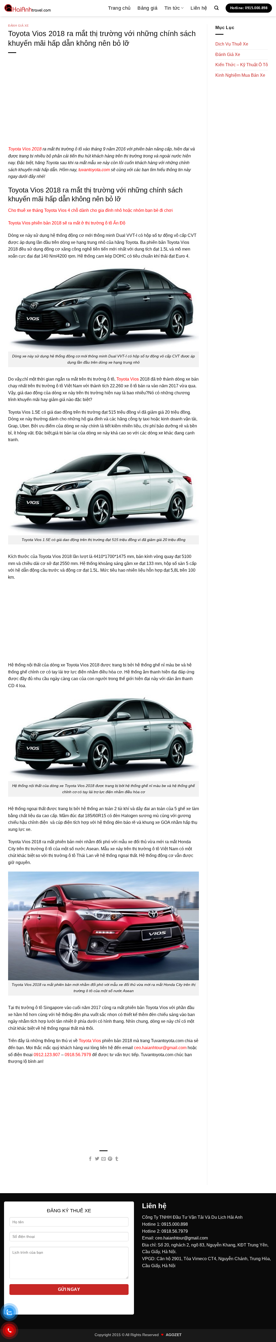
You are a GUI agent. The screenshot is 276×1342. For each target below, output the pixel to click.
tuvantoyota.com (94, 169)
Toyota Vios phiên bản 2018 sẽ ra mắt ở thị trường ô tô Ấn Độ (66, 223)
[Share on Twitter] (97, 1159)
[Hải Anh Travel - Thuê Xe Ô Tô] (27, 8)
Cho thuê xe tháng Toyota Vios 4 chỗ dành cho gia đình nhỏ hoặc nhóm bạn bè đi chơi (90, 210)
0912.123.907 (47, 1054)
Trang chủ (119, 8)
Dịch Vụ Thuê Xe (231, 44)
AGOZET (174, 1335)
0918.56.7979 (78, 1054)
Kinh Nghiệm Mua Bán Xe (240, 75)
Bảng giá (147, 8)
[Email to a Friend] (103, 1159)
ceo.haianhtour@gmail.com (160, 1047)
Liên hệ (199, 8)
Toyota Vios (127, 379)
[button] (216, 8)
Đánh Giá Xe (18, 25)
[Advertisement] (103, 108)
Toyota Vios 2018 (25, 149)
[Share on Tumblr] (117, 1159)
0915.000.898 (174, 1224)
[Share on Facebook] (90, 1159)
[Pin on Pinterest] (110, 1159)
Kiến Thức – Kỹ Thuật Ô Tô (241, 64)
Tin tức (172, 8)
